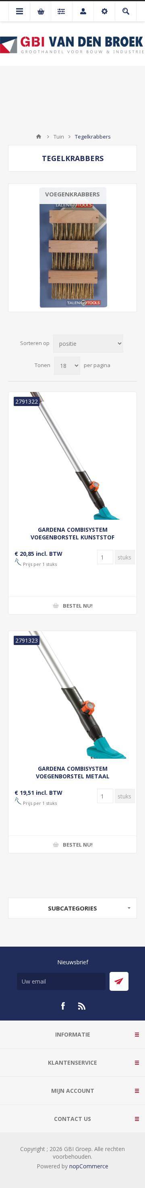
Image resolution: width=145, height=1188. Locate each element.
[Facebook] (62, 1006)
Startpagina (39, 136)
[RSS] (82, 1006)
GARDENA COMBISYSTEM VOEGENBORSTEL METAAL (73, 772)
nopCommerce (88, 1166)
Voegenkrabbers (72, 194)
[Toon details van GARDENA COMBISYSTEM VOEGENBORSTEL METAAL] (72, 695)
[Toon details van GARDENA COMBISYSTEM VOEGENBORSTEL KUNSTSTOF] (72, 456)
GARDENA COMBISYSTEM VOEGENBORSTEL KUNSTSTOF (72, 533)
